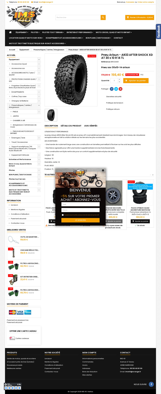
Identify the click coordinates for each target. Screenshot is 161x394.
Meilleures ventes (14, 368)
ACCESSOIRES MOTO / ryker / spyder (22, 74)
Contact (118, 38)
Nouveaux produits (14, 365)
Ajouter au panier (135, 80)
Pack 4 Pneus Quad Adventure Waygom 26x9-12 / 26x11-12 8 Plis (140, 210)
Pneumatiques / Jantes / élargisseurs (20, 106)
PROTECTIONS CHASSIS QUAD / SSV (22, 80)
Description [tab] (51, 125)
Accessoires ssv (18, 68)
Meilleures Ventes (16, 229)
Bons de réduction (89, 371)
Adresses (86, 368)
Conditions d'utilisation (20, 214)
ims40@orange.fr (46, 2)
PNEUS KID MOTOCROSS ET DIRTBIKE (22, 132)
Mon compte (89, 352)
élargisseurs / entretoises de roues (23, 126)
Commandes (87, 362)
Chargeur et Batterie (20, 101)
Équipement (21, 32)
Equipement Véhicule (20, 155)
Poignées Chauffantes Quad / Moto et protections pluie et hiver (22, 86)
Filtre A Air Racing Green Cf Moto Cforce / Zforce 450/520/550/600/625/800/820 (30, 263)
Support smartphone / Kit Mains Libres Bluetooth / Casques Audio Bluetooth (22, 148)
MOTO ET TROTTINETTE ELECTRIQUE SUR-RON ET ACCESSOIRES (36, 43)
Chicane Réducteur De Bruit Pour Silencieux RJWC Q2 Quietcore (30, 250)
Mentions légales (18, 209)
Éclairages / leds (18, 138)
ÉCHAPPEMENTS (18, 92)
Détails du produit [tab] (71, 125)
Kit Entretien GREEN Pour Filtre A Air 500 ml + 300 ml (30, 277)
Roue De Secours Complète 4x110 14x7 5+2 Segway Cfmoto (113, 210)
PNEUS (15, 111)
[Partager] (112, 89)
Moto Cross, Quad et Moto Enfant (113, 32)
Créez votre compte (146, 2)
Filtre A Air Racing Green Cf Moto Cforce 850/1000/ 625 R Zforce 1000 (30, 290)
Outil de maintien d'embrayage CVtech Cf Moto (30, 237)
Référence (105, 62)
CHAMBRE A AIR (19, 120)
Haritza (90, 391)
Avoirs (84, 365)
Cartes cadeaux (22, 338)
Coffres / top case (19, 96)
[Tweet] (116, 89)
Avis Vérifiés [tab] (90, 125)
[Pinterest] (120, 89)
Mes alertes (87, 375)
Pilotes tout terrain (52, 32)
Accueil (11, 55)
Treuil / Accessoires (20, 142)
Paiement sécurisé (18, 218)
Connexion (130, 2)
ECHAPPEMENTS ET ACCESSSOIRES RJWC (64, 38)
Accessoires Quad (19, 64)
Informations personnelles (93, 358)
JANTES (16, 116)
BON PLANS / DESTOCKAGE (98, 38)
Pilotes (34, 32)
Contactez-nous (17, 223)
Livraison (14, 205)
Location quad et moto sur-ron (25, 38)
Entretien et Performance (79, 32)
